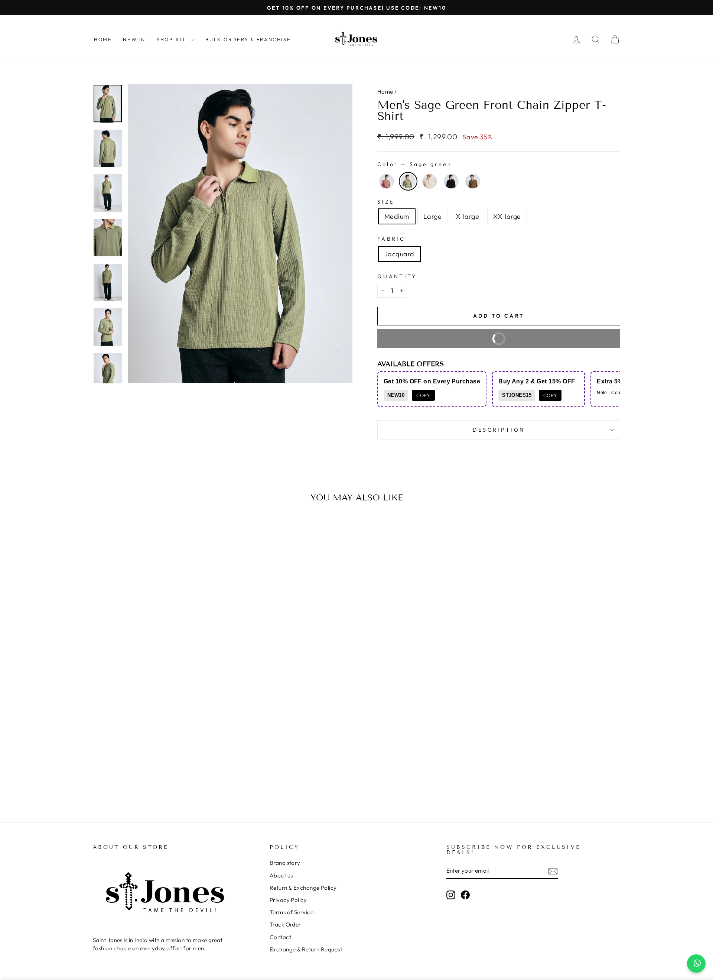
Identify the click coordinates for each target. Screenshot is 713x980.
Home (103, 39)
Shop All (173, 39)
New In (134, 39)
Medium (396, 216)
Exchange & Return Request (306, 949)
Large (432, 216)
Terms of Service (291, 912)
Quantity (397, 276)
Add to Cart (155, 775)
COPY (423, 395)
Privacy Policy (288, 899)
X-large (467, 216)
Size (385, 201)
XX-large (507, 216)
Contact (280, 937)
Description (499, 429)
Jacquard (399, 254)
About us (281, 875)
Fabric (391, 239)
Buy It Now (548, 341)
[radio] (386, 181)
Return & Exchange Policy (303, 887)
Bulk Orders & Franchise (248, 39)
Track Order (285, 924)
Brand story (285, 862)
